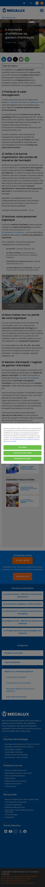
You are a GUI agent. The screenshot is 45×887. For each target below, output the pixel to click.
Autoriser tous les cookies (22, 453)
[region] (22, 443)
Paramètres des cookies (22, 458)
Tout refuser (22, 447)
